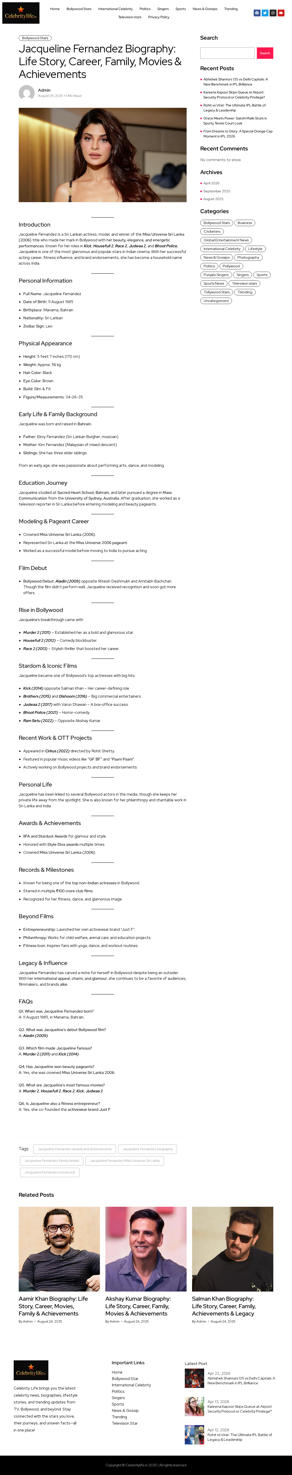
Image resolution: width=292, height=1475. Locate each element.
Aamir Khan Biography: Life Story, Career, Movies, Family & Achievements (53, 1306)
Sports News (214, 283)
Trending (231, 9)
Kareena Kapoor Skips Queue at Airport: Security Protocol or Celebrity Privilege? (234, 95)
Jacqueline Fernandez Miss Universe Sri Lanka (125, 1160)
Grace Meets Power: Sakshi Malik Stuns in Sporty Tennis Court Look (235, 121)
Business (245, 222)
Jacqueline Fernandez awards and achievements (75, 1149)
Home (55, 9)
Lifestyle (255, 248)
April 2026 (211, 183)
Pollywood (231, 266)
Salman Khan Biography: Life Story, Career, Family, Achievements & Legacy (224, 1306)
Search (209, 38)
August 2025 (213, 199)
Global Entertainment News (226, 240)
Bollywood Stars (79, 9)
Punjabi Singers (216, 274)
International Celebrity (115, 9)
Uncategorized (216, 300)
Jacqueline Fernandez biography (148, 1149)
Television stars (129, 17)
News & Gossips (205, 9)
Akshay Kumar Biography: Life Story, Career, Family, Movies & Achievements (138, 1306)
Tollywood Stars (216, 292)
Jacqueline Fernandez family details (51, 1160)
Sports (181, 9)
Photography (248, 257)
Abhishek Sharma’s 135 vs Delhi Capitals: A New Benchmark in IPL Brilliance (235, 82)
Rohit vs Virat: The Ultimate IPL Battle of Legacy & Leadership (234, 108)
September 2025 (216, 191)
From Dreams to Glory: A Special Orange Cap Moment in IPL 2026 (238, 134)
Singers (163, 9)
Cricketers (212, 231)
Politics (145, 9)
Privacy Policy (158, 17)
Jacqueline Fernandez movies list (49, 1172)
